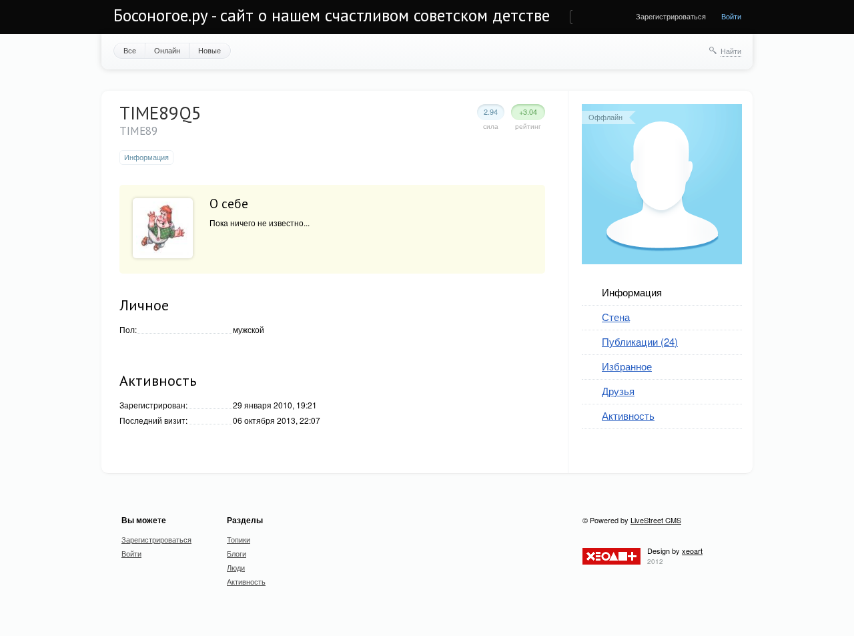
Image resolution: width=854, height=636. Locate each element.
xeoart (692, 550)
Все (129, 50)
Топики (238, 539)
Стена (616, 317)
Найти (731, 50)
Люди (236, 567)
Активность (628, 415)
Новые (209, 50)
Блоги (236, 553)
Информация (632, 292)
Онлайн (167, 50)
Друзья (618, 391)
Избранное (627, 366)
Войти (731, 16)
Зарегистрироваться (671, 16)
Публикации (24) (640, 341)
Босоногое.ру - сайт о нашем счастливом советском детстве (331, 15)
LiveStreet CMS (655, 520)
